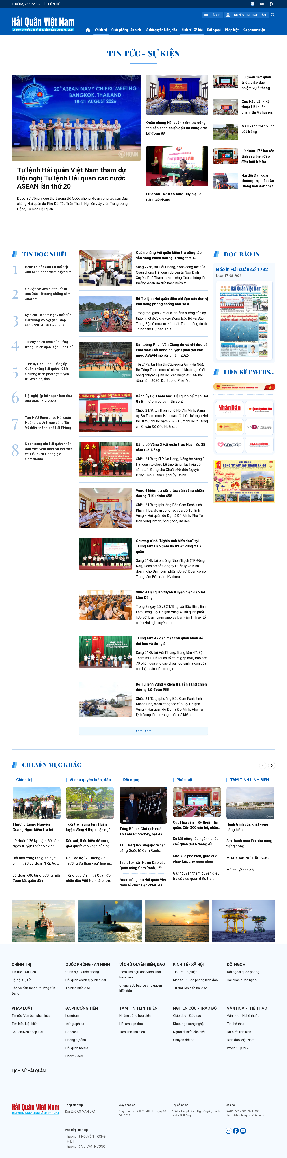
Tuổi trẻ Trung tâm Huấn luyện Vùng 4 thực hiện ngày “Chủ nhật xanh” (89, 827)
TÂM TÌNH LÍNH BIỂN (249, 779)
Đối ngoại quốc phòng (243, 972)
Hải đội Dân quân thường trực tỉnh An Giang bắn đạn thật (257, 180)
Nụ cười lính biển (239, 1032)
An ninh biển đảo (77, 988)
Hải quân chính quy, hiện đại (85, 980)
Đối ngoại (214, 29)
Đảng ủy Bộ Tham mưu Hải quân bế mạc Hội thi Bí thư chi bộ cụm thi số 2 (172, 399)
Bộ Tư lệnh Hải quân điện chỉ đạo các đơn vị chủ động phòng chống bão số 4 (172, 301)
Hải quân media (76, 1048)
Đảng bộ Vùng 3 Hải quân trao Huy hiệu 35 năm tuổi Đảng (170, 447)
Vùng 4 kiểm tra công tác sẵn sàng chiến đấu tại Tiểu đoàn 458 (170, 493)
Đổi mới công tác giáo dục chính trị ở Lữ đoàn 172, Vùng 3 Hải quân (37, 861)
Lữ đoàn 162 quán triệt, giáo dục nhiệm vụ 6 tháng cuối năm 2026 (256, 83)
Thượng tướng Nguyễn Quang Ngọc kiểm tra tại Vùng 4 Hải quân (33, 827)
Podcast (71, 1032)
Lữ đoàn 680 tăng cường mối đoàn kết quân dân (36, 878)
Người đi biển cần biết (189, 1032)
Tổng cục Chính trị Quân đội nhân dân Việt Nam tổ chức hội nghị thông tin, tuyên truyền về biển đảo (88, 878)
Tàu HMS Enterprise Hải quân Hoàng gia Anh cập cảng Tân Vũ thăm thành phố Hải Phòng (48, 422)
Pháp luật (232, 29)
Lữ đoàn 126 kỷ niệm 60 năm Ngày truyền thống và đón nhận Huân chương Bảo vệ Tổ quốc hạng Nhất (36, 844)
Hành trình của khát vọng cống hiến (247, 827)
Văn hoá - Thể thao (247, 1008)
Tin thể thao (236, 1024)
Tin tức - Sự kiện (24, 972)
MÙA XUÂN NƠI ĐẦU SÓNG (248, 858)
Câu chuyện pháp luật (27, 1032)
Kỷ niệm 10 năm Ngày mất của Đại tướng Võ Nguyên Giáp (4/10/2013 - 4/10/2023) (48, 320)
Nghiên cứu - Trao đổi (195, 1008)
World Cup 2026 (238, 1048)
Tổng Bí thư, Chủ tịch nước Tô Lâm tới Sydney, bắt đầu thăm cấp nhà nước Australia (143, 832)
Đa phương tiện (254, 29)
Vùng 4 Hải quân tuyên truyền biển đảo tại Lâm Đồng (170, 595)
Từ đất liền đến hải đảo (190, 988)
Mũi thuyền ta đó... (241, 870)
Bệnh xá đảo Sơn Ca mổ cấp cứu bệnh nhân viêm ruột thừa (48, 269)
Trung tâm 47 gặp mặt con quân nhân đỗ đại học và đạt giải (169, 641)
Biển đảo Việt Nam (240, 1040)
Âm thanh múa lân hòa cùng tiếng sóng (249, 843)
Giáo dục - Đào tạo (187, 1016)
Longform (72, 1016)
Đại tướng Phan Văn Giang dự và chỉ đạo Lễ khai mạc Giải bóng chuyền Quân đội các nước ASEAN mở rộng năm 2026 (171, 350)
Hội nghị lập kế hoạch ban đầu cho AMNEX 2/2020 (48, 398)
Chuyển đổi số (183, 1040)
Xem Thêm (143, 731)
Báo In (215, 15)
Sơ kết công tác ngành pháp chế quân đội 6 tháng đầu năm (196, 842)
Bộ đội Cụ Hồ (21, 980)
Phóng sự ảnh (75, 1040)
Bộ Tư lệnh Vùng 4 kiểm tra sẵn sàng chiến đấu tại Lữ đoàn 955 (171, 687)
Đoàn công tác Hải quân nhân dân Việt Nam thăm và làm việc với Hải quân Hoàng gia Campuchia (49, 451)
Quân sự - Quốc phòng (82, 972)
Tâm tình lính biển (138, 1008)
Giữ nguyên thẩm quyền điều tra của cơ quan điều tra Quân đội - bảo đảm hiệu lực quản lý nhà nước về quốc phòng (196, 876)
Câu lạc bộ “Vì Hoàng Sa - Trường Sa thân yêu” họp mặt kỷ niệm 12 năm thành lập (89, 861)
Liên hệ (54, 4)
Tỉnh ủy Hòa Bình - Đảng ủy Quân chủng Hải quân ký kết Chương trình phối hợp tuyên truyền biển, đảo (47, 371)
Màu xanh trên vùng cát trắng (258, 129)
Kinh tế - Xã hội (192, 29)
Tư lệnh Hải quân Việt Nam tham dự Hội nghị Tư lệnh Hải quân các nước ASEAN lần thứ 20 (71, 178)
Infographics (74, 1024)
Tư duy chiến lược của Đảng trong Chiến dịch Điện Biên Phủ (49, 344)
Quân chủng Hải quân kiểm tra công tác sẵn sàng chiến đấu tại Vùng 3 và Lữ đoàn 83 (176, 128)
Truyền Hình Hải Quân (249, 15)
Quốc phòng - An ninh (126, 29)
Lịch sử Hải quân (29, 1070)
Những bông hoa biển (135, 1016)
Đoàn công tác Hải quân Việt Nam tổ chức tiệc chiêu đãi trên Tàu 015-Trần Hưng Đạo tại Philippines (143, 883)
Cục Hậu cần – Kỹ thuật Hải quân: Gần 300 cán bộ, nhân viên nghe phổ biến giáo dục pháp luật (196, 825)
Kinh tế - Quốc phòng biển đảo (195, 980)
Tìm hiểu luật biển (24, 1024)
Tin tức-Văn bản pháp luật (31, 1016)
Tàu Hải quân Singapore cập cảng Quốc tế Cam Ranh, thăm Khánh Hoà (143, 848)
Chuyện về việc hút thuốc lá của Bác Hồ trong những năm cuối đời (47, 294)
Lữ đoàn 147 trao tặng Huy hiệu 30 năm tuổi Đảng (174, 197)
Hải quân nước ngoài (242, 980)
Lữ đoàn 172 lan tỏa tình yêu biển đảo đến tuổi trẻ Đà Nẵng (257, 157)
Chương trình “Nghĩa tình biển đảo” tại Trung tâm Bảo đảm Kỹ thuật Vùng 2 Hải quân (169, 546)
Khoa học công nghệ (188, 1024)
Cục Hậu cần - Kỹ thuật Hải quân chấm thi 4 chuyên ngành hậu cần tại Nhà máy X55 (256, 107)
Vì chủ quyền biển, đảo (161, 29)
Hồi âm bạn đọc (131, 1024)
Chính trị (101, 29)
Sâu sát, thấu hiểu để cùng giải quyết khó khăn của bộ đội (87, 844)
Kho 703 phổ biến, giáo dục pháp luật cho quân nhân (195, 859)
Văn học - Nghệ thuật (243, 1016)
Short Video (74, 1056)
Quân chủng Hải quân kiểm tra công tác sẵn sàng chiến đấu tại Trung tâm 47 (169, 255)
